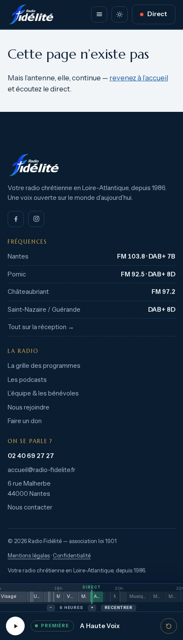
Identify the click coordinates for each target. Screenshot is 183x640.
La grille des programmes (44, 366)
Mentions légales (29, 555)
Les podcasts (27, 380)
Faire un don (25, 421)
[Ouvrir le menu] (99, 14)
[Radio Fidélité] (91, 165)
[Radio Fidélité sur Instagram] (36, 219)
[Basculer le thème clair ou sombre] (120, 14)
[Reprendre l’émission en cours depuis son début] (168, 626)
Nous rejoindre (28, 407)
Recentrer (118, 607)
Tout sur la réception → (41, 327)
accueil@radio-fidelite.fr (41, 470)
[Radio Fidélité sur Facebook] (16, 219)
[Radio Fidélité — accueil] (31, 14)
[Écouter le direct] (15, 626)
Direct (157, 14)
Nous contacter (30, 507)
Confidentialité (72, 555)
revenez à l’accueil (138, 78)
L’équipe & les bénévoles (43, 393)
